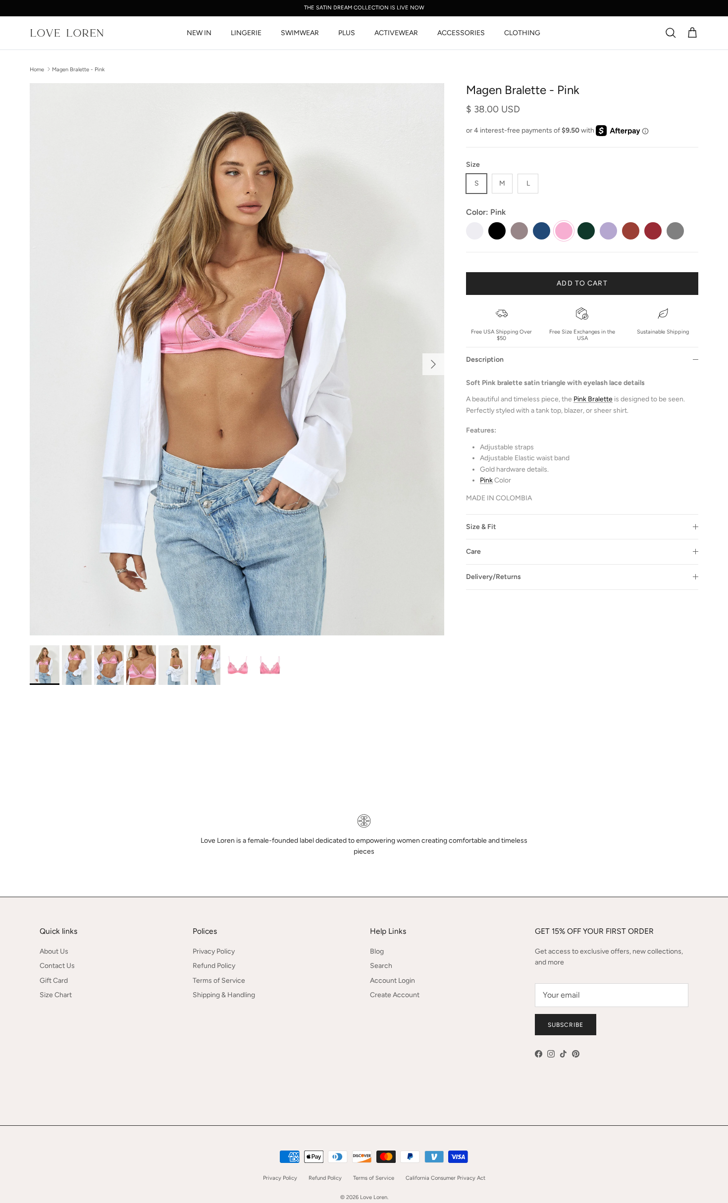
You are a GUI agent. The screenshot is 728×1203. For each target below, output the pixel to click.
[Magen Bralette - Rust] (630, 231)
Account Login (392, 980)
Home (37, 69)
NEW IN (199, 33)
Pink (486, 480)
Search (381, 966)
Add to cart (582, 283)
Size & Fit (481, 527)
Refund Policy (214, 966)
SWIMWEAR (300, 33)
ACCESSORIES (461, 33)
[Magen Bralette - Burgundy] (653, 231)
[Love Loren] (67, 33)
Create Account (394, 995)
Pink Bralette (593, 399)
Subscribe (565, 1024)
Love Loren (373, 1197)
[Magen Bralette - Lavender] (608, 231)
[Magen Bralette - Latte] (519, 231)
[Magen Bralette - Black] (497, 231)
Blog (377, 951)
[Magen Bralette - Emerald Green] (586, 231)
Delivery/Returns (493, 577)
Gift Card (54, 980)
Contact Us (57, 966)
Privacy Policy (214, 951)
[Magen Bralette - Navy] (541, 231)
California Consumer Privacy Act (445, 1178)
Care (473, 551)
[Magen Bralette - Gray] (675, 231)
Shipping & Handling (224, 995)
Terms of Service (219, 980)
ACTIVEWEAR (396, 33)
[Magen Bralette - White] (474, 231)
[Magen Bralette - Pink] (563, 231)
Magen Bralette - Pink (78, 69)
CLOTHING (522, 33)
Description (485, 359)
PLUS (346, 33)
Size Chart (56, 995)
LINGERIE (246, 33)
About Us (54, 951)
